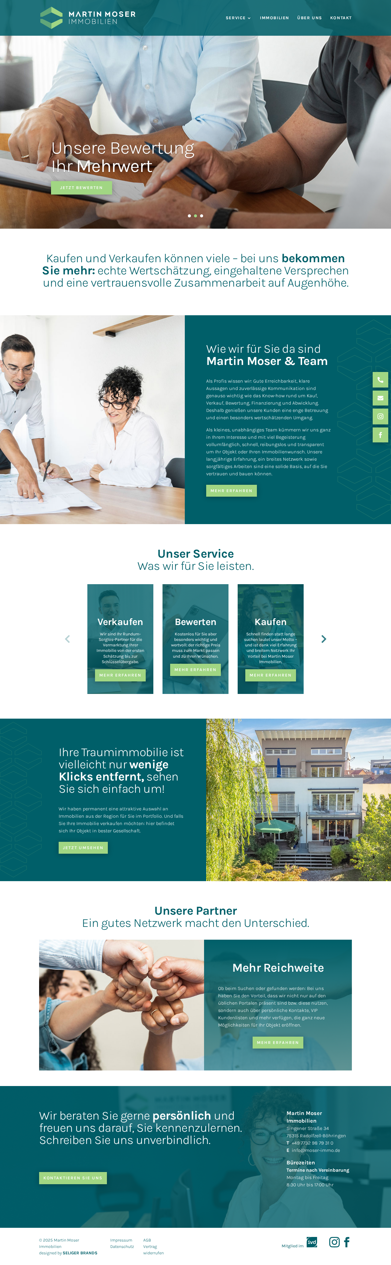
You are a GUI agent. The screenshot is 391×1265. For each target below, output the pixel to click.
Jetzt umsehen (83, 847)
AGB (147, 1240)
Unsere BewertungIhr (122, 157)
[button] (324, 639)
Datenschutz (122, 1246)
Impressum (121, 1240)
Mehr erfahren (231, 490)
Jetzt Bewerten (81, 187)
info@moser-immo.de (316, 1150)
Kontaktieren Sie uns (73, 1178)
